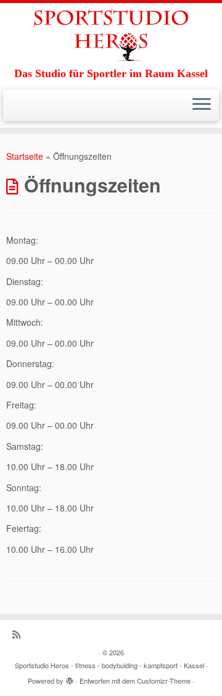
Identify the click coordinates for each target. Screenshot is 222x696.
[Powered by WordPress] (69, 678)
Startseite (24, 156)
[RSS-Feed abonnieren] (19, 634)
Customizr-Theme (164, 681)
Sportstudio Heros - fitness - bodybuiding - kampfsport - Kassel (109, 665)
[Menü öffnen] (201, 105)
